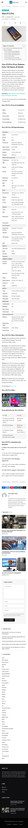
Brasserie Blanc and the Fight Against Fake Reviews (14, 644)
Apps (3, 657)
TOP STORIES (5, 751)
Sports (3, 742)
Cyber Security (5, 671)
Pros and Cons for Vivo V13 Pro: (13, 57)
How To (3, 701)
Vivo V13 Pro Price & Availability (13, 51)
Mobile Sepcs (15, 481)
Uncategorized (5, 756)
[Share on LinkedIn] (20, 22)
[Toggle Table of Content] (23, 46)
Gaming (3, 694)
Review (3, 730)
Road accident (5, 733)
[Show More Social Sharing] (24, 22)
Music (3, 719)
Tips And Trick (5, 746)
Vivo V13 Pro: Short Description (13, 54)
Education (4, 680)
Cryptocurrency (5, 669)
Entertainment (5, 683)
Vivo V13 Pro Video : (10, 56)
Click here (13, 386)
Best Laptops (5, 660)
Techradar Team (9, 17)
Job (2, 705)
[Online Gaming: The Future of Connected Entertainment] (5, 802)
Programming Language (7, 728)
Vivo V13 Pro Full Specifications (13, 53)
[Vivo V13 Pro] (14, 34)
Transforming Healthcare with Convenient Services (14, 641)
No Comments (6, 19)
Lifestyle (4, 714)
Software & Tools (6, 740)
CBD (3, 667)
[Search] (26, 2)
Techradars (20, 821)
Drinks (3, 678)
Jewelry (3, 703)
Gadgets (4, 689)
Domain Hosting (5, 676)
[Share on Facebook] (4, 22)
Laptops (4, 710)
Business (4, 664)
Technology (4, 744)
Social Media (5, 735)
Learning (4, 712)
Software (4, 737)
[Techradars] (14, 2)
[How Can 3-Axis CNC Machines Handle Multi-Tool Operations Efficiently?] (14, 522)
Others (3, 724)
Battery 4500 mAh (6, 481)
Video (3, 758)
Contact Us (4, 789)
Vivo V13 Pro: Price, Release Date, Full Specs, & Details (12, 49)
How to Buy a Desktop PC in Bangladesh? (11, 573)
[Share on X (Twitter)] (9, 22)
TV (2, 753)
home (3, 699)
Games (3, 692)
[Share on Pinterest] (15, 22)
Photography (5, 726)
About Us (4, 787)
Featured (4, 687)
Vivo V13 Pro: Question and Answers (14, 59)
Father (3, 685)
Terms (3, 791)
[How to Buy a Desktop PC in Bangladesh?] (14, 564)
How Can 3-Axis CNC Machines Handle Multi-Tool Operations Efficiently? (17, 810)
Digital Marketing (6, 673)
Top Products (5, 749)
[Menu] (2, 2)
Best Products (5, 662)
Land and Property (6, 708)
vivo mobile (22, 481)
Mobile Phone (5, 10)
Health (3, 696)
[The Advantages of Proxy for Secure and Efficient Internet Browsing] (14, 543)
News (3, 721)
